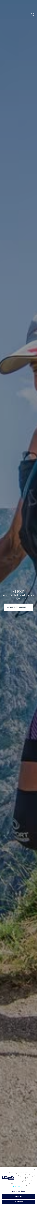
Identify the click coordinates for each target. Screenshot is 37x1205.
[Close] (34, 1169)
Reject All (18, 1196)
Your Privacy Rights (18, 1191)
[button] (32, 14)
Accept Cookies (18, 1202)
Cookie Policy (17, 1187)
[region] (18, 1186)
